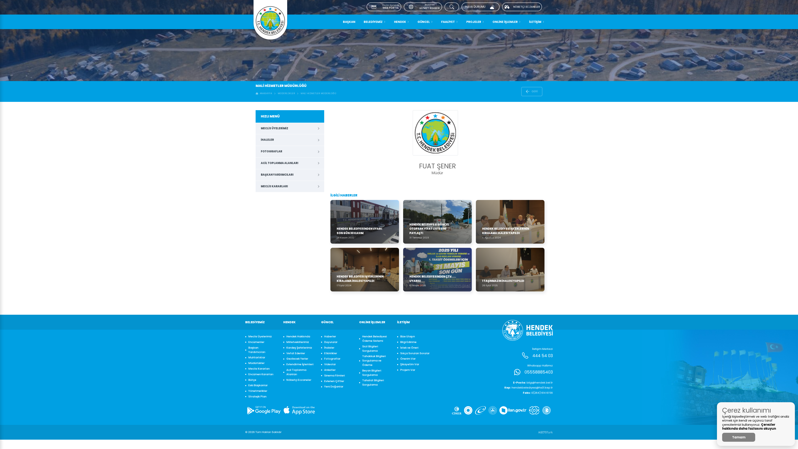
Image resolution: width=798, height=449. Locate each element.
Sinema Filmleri (334, 375)
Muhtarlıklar (256, 357)
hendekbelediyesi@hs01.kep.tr (528, 388)
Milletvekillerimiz (297, 342)
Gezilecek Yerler (297, 359)
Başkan (349, 22)
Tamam (738, 437)
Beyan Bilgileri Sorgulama (371, 373)
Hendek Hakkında (298, 336)
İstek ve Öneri (409, 348)
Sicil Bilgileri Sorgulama (370, 348)
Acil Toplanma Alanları (279, 163)
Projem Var (407, 370)
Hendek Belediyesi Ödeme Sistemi (374, 338)
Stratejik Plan (257, 396)
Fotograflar (271, 151)
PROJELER (473, 22)
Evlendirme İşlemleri (299, 364)
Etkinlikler (330, 353)
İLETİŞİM (535, 22)
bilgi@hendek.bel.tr (533, 383)
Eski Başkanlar (258, 385)
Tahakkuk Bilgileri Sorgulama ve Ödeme (374, 360)
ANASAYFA (265, 93)
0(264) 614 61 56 (538, 393)
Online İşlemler (505, 22)
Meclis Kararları (274, 186)
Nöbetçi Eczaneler (298, 380)
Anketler (330, 370)
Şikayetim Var (409, 364)
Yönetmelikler (257, 391)
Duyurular (330, 342)
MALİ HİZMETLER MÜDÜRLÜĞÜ (318, 93)
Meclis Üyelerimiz (274, 128)
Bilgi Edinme (408, 342)
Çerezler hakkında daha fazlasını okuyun (749, 426)
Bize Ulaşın (407, 336)
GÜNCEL (423, 22)
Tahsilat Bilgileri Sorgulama (373, 382)
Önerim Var (408, 359)
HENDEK (400, 22)
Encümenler (256, 342)
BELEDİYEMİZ (373, 22)
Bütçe (252, 380)
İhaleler (267, 140)
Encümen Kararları (260, 374)
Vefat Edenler (295, 353)
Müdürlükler (286, 93)
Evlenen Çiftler (334, 381)
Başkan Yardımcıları (277, 175)
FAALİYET (448, 22)
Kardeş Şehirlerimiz (299, 348)
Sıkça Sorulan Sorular (415, 353)
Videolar (330, 364)
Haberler (330, 336)
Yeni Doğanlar (333, 387)
